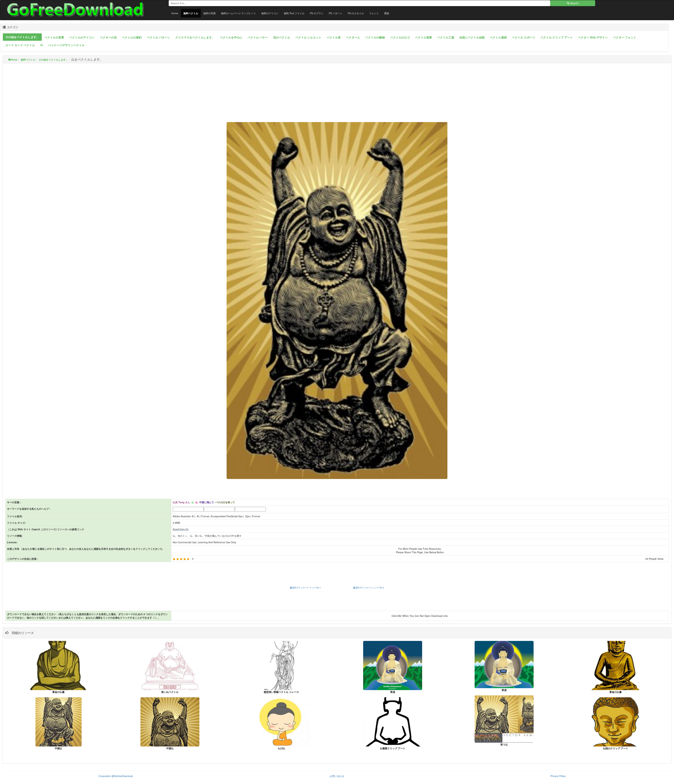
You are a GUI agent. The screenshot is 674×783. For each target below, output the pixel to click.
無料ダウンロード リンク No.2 (369, 587)
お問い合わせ (337, 776)
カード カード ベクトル (20, 45)
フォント (374, 13)
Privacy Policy (558, 776)
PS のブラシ (316, 13)
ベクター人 (353, 37)
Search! (574, 3)
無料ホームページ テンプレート (238, 13)
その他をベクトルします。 (22, 37)
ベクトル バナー (258, 37)
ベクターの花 (108, 37)
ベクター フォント (624, 37)
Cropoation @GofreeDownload (116, 776)
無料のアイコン (270, 13)
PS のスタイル (356, 13)
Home (174, 13)
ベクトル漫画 (498, 37)
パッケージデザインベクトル (66, 45)
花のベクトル (281, 37)
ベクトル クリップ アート (556, 37)
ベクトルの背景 (54, 37)
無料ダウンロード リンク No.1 (306, 587)
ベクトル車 (334, 37)
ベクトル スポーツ (523, 37)
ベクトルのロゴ (400, 37)
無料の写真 (209, 13)
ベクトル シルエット (308, 37)
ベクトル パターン (158, 37)
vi (41, 45)
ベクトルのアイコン (82, 37)
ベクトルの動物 (375, 37)
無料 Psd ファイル (294, 13)
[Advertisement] (337, 90)
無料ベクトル (192, 13)
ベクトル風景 (423, 37)
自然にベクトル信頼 (472, 37)
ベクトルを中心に (231, 37)
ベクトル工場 (445, 37)
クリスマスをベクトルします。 (195, 37)
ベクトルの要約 (132, 37)
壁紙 (386, 13)
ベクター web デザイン (593, 37)
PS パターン (335, 13)
